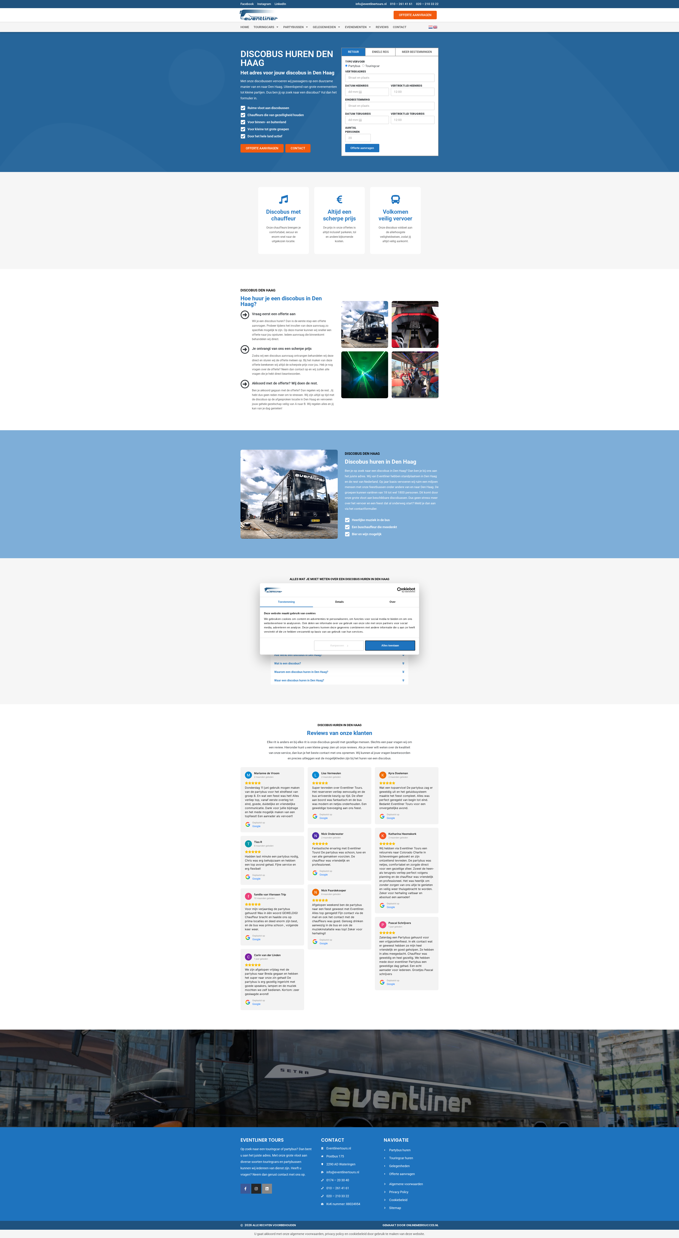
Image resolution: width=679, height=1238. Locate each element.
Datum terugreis (358, 114)
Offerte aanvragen (362, 148)
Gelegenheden (324, 27)
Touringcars (264, 27)
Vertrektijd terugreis (408, 114)
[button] (339, 655)
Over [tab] (393, 601)
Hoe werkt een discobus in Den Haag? (298, 655)
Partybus (354, 66)
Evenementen (356, 27)
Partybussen (293, 27)
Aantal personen (352, 130)
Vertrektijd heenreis (406, 85)
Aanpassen (337, 645)
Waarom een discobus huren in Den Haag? (301, 672)
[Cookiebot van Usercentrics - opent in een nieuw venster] (399, 590)
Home (244, 27)
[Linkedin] (267, 1189)
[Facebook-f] (245, 1189)
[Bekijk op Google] (248, 775)
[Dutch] (430, 27)
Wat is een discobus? (287, 663)
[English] (435, 27)
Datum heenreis (356, 85)
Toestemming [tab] (286, 601)
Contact (399, 27)
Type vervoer (355, 61)
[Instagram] (256, 1189)
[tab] (353, 52)
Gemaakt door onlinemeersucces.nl (410, 1225)
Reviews (382, 27)
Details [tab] (339, 601)
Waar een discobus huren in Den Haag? (299, 680)
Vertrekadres (355, 71)
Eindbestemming (357, 99)
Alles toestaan (390, 645)
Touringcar (372, 66)
